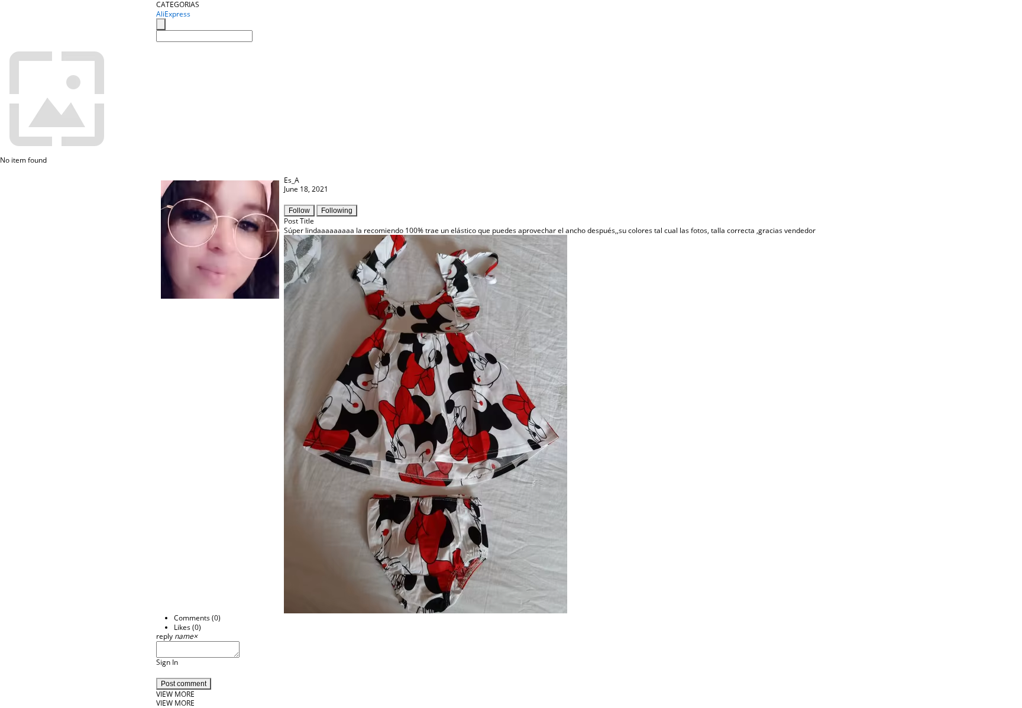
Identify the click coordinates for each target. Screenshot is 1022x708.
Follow (299, 210)
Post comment (183, 684)
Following (336, 210)
